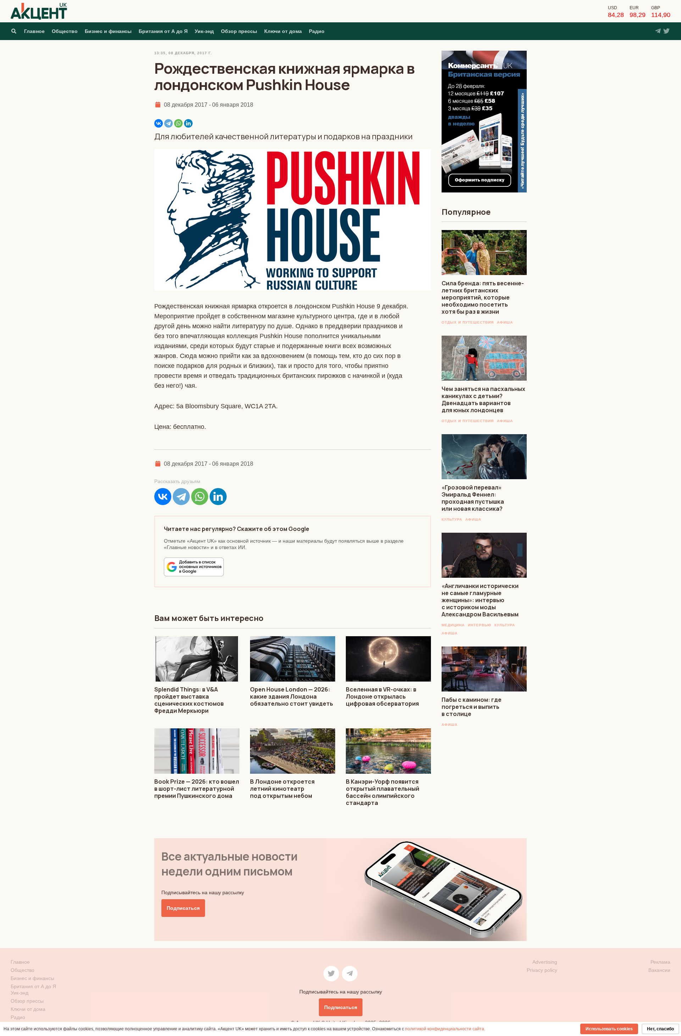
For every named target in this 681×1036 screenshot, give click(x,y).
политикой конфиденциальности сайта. (445, 1028)
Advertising (544, 962)
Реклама (660, 962)
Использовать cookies (609, 1028)
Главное (34, 31)
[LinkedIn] (188, 123)
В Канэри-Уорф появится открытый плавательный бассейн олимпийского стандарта (382, 792)
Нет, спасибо (660, 1028)
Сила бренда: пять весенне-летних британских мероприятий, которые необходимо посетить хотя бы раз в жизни (483, 297)
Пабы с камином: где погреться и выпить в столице (472, 707)
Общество (65, 31)
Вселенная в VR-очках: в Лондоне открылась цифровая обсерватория (382, 696)
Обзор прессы (239, 31)
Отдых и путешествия (468, 322)
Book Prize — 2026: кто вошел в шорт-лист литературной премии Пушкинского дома (196, 789)
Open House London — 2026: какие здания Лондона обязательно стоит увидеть (291, 696)
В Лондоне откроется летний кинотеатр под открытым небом (282, 789)
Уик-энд (204, 31)
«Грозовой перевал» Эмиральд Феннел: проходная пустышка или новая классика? (473, 498)
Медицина (453, 625)
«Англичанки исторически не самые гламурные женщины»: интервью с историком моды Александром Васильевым (480, 600)
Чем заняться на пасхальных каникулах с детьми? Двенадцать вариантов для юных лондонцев (483, 399)
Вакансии (659, 970)
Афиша (505, 322)
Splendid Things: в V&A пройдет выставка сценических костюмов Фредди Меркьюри (189, 700)
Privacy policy (542, 970)
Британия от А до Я (163, 31)
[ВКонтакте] (158, 123)
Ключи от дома (283, 31)
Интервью (479, 625)
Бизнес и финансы (108, 31)
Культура (452, 519)
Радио (317, 31)
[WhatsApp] (178, 123)
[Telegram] (168, 123)
